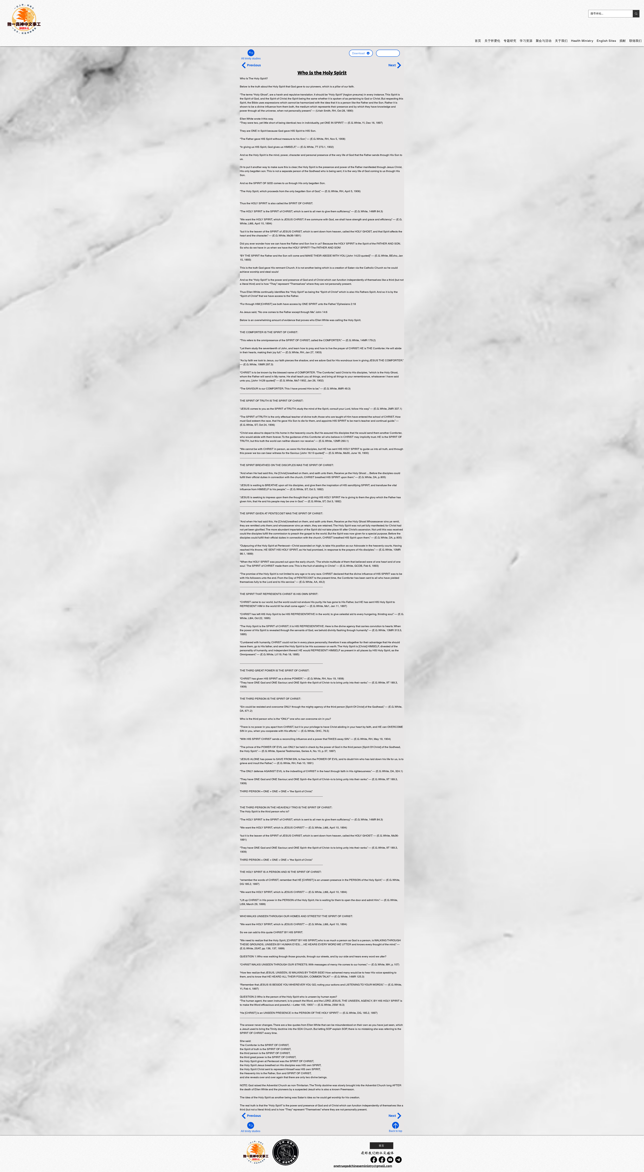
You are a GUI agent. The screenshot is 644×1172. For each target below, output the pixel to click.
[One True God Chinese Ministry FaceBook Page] (382, 1159)
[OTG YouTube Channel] (390, 1159)
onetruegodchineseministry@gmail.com (363, 1166)
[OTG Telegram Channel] (398, 1159)
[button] (510, 40)
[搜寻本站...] (636, 13)
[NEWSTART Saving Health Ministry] (373, 1159)
